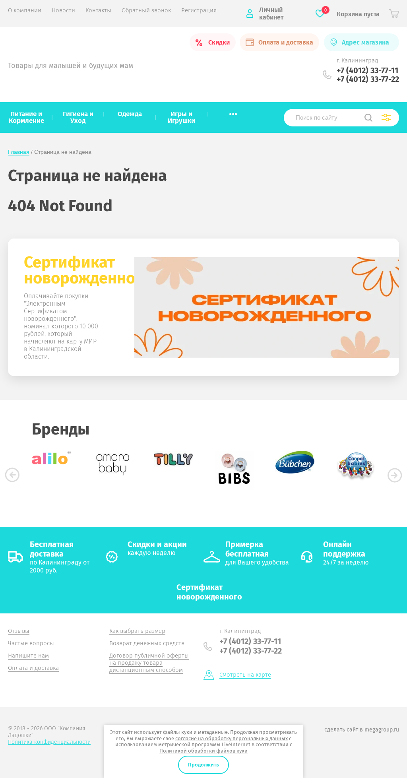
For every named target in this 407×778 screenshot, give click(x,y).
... (233, 111)
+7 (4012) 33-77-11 (367, 70)
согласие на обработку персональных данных (231, 738)
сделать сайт (341, 729)
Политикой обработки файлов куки (203, 751)
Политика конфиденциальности (49, 742)
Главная (18, 152)
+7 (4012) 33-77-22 (368, 79)
